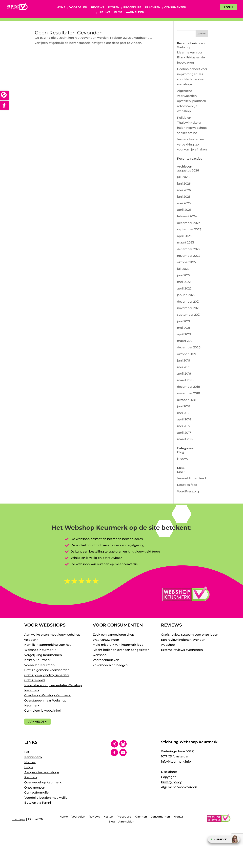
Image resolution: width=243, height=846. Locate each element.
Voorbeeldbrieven (106, 660)
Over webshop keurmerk (42, 782)
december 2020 (189, 347)
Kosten (113, 7)
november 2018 (188, 393)
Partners (30, 777)
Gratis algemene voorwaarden (46, 670)
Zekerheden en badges (110, 665)
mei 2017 (183, 426)
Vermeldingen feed (191, 478)
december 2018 (188, 386)
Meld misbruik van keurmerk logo (118, 645)
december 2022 (188, 249)
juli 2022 (183, 269)
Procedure (132, 7)
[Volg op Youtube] (123, 752)
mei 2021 (183, 328)
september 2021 (189, 314)
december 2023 (188, 223)
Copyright (168, 777)
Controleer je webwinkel (42, 710)
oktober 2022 (186, 262)
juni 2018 (183, 406)
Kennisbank (33, 757)
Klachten (152, 7)
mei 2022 (184, 282)
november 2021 (188, 308)
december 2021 (188, 301)
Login (181, 472)
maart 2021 (185, 341)
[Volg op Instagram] (123, 744)
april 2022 (184, 288)
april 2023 (184, 236)
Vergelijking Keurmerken (43, 655)
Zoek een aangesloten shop (113, 634)
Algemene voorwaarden (179, 787)
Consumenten (175, 7)
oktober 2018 (186, 400)
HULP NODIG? (221, 839)
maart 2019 (185, 380)
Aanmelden (135, 12)
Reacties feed (187, 485)
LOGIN (228, 7)
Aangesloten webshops (41, 772)
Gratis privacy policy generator (46, 675)
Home (61, 7)
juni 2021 (183, 321)
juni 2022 (183, 275)
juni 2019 (183, 360)
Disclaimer (169, 772)
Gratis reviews (34, 680)
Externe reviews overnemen (182, 650)
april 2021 (184, 334)
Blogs (28, 767)
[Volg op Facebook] (114, 752)
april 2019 (184, 373)
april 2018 (184, 419)
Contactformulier (37, 792)
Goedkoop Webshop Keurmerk (47, 695)
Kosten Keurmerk (37, 660)
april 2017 (184, 433)
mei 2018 (183, 413)
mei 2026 (184, 190)
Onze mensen (34, 787)
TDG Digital (18, 819)
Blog (118, 12)
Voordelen (78, 7)
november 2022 (188, 256)
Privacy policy (171, 782)
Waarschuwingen (106, 640)
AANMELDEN (37, 721)
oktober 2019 (186, 354)
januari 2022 (186, 295)
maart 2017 (185, 439)
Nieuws (104, 12)
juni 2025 (183, 196)
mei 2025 (184, 203)
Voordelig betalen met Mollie (45, 797)
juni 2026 (184, 183)
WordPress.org (188, 491)
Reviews (97, 7)
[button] (4, 105)
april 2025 (184, 210)
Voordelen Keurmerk (39, 665)
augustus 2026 (188, 170)
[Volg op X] (114, 744)
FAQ (27, 752)
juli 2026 (183, 177)
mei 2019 (183, 367)
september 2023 (189, 229)
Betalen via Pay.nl (37, 802)
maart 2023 (185, 242)
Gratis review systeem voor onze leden (189, 634)
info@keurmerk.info (176, 761)
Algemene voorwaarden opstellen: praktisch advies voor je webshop (191, 101)
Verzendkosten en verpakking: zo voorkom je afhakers (192, 144)
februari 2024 (187, 216)
